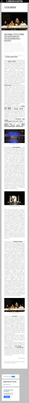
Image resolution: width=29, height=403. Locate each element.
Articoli (20, 43)
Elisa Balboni (15, 46)
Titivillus (12, 110)
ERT (18, 46)
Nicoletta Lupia (14, 43)
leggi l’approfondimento (17, 107)
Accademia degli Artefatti (14, 44)
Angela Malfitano (11, 45)
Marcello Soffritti (15, 49)
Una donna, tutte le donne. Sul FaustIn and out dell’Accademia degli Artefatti (14, 37)
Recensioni (6, 44)
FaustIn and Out (10, 48)
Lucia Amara (9, 49)
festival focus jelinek (17, 48)
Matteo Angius (8, 50)
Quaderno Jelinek (15, 50)
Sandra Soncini (10, 51)
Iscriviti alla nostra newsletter (8, 390)
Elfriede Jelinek (9, 46)
